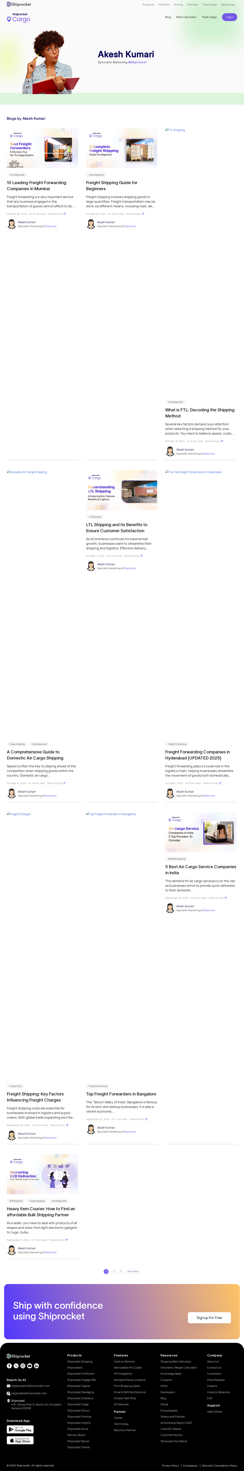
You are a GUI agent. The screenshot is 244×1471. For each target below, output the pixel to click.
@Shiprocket (137, 62)
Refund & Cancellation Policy (219, 1465)
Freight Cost (16, 1086)
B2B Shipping (16, 1200)
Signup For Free (209, 1317)
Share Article (55, 213)
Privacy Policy (170, 1465)
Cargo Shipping (17, 744)
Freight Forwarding (177, 744)
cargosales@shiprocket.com (29, 1393)
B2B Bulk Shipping (176, 858)
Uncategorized (17, 174)
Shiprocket (50, 226)
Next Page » (133, 1271)
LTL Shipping (95, 516)
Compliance (190, 1465)
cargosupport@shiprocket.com (30, 1386)
